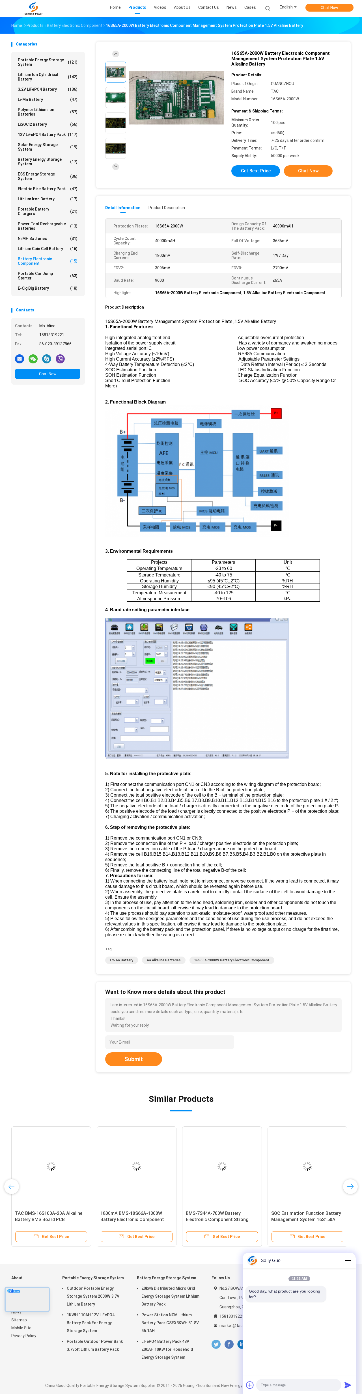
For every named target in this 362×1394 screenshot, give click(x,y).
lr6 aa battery (121, 960)
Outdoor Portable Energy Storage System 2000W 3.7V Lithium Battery (93, 1296)
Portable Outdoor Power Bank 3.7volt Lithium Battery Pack (95, 1345)
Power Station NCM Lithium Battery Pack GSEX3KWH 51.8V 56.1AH (170, 1323)
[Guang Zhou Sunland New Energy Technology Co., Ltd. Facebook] (229, 1344)
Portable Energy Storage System (47, 62)
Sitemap (19, 1320)
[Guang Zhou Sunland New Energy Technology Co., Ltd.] (33, 8)
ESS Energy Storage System (47, 176)
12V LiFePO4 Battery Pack (47, 134)
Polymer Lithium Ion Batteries (47, 111)
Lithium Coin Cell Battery (47, 248)
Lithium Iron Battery (47, 199)
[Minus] (347, 1260)
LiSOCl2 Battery (47, 124)
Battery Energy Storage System (47, 161)
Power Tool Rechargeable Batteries (47, 226)
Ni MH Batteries (47, 238)
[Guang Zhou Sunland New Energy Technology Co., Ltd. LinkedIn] (242, 1344)
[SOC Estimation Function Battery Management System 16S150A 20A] (307, 1166)
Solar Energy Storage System (47, 146)
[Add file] (250, 1385)
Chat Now (329, 7)
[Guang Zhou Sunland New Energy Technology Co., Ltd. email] (19, 358)
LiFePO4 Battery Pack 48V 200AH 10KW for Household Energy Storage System (167, 1349)
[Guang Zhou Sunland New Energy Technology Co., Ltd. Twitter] (216, 1344)
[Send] (347, 1385)
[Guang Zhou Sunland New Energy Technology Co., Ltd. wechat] (33, 358)
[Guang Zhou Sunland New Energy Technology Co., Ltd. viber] (60, 358)
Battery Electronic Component (47, 261)
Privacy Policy (23, 1336)
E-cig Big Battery (47, 288)
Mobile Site (21, 1328)
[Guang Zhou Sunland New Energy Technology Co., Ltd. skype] (46, 358)
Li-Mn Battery (47, 99)
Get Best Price (256, 171)
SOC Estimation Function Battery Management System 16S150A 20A (306, 1219)
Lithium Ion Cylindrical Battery (47, 76)
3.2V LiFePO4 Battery (47, 89)
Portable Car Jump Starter (47, 275)
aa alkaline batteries (164, 960)
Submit (133, 1059)
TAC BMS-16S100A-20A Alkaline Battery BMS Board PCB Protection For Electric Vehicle (48, 1219)
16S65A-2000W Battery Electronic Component (232, 960)
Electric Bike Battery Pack (47, 189)
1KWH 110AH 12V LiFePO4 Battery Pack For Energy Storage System (91, 1323)
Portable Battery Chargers (47, 211)
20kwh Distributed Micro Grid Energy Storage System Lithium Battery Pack (170, 1296)
